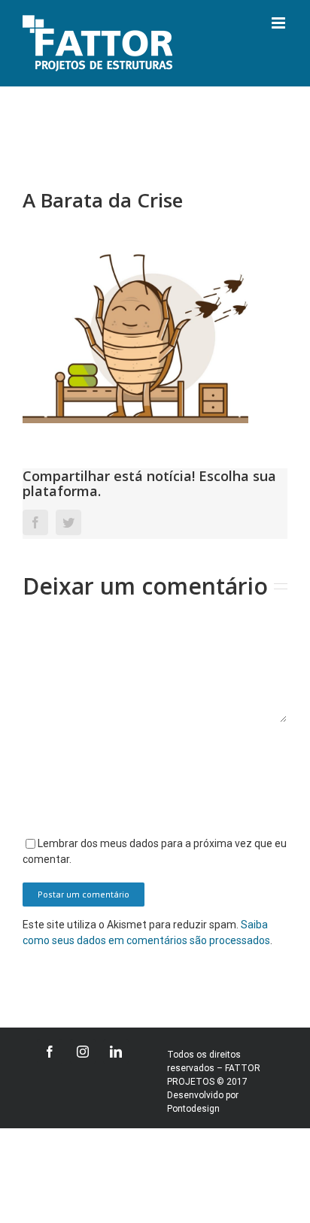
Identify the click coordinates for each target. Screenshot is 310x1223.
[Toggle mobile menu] (279, 23)
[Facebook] (49, 1051)
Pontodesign (193, 1108)
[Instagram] (83, 1051)
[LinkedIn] (116, 1051)
